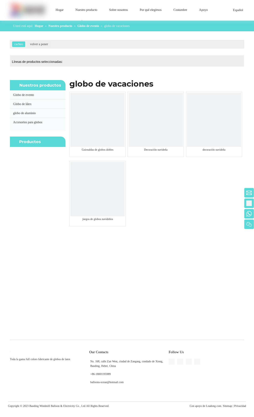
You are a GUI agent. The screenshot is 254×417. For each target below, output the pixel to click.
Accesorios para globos (27, 122)
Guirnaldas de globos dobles (97, 149)
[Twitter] (3, 143)
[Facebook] (3, 128)
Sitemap (227, 406)
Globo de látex (22, 104)
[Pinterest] (3, 157)
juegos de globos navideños (97, 219)
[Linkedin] (3, 135)
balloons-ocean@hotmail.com (107, 382)
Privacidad (240, 406)
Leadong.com (213, 406)
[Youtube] (3, 150)
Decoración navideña (155, 149)
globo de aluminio (24, 113)
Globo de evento (23, 95)
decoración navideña (214, 149)
